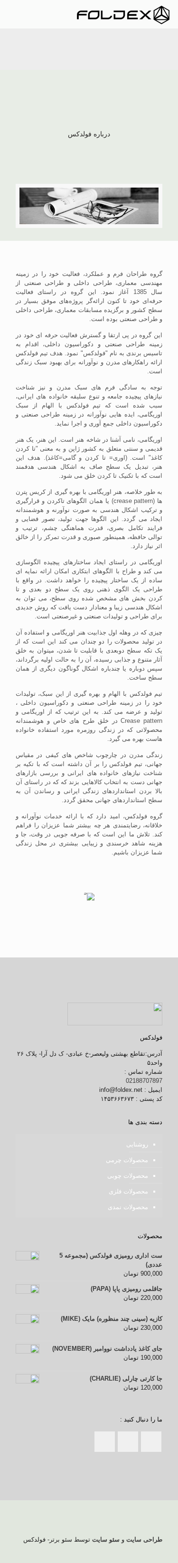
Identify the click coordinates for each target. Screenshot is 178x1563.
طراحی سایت (144, 1539)
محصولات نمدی (128, 1207)
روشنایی (137, 1144)
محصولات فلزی (128, 1191)
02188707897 (144, 1080)
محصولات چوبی (127, 1175)
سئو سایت (106, 1539)
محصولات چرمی (127, 1160)
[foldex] (123, 14)
